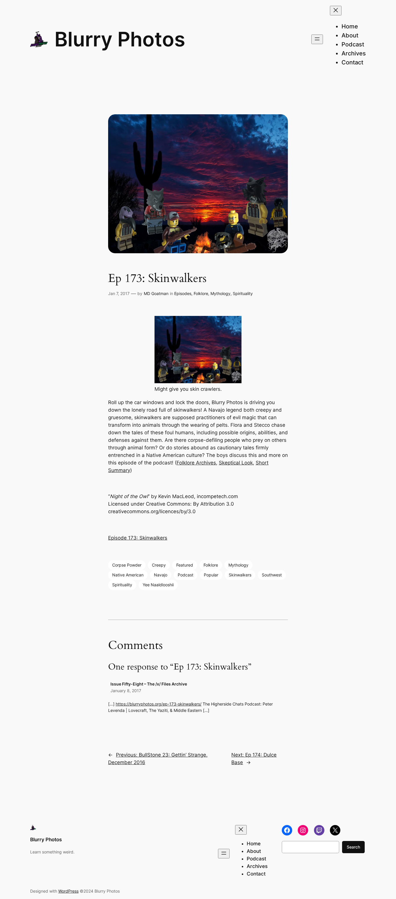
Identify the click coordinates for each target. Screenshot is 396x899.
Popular (211, 574)
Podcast (185, 574)
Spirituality (243, 293)
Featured (184, 564)
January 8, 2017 (125, 690)
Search (353, 846)
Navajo (160, 574)
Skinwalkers (240, 574)
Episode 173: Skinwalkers (137, 538)
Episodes (182, 293)
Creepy (159, 564)
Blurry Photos (120, 39)
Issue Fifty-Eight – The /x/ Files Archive (148, 683)
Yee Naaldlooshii (158, 584)
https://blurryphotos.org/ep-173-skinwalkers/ (158, 703)
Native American (127, 574)
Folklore (201, 293)
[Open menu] (317, 39)
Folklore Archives (196, 463)
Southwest (272, 574)
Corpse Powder (126, 564)
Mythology (220, 293)
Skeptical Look (236, 463)
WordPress (68, 891)
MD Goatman (156, 293)
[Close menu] (335, 10)
